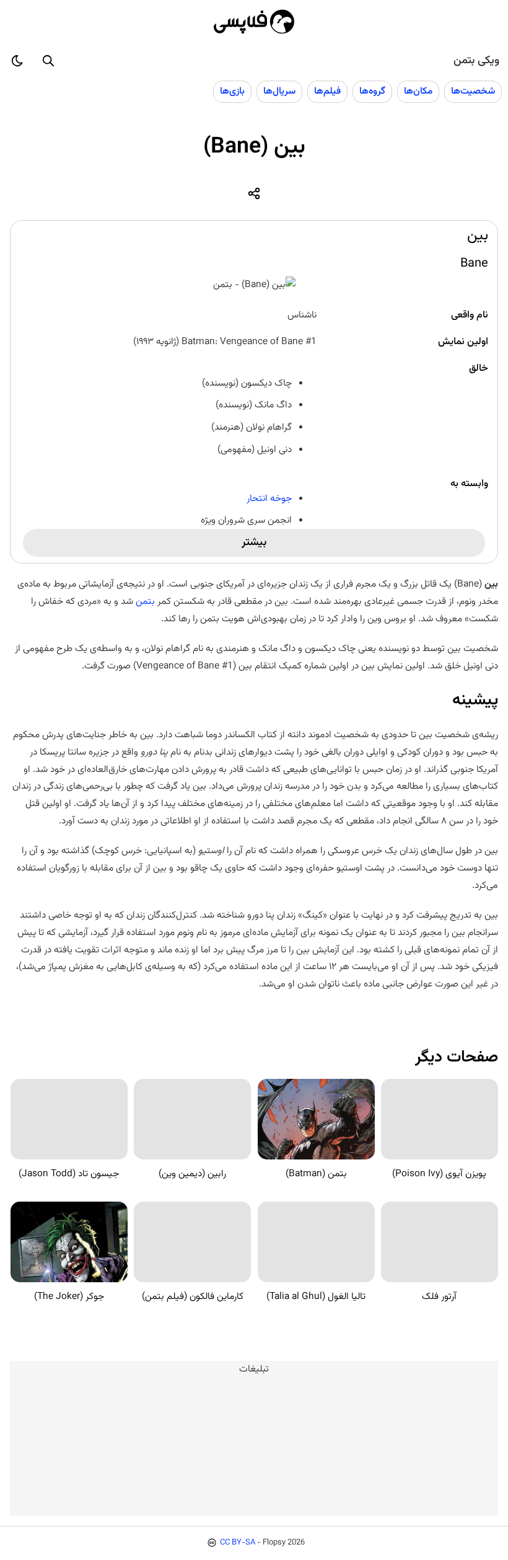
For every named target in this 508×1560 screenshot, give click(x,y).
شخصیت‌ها (473, 91)
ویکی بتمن (476, 60)
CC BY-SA (237, 1542)
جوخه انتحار (269, 498)
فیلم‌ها (327, 91)
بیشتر (254, 542)
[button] (48, 60)
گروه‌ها (372, 91)
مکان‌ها (418, 91)
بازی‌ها (232, 91)
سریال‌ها (279, 91)
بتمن (145, 601)
